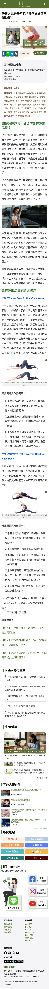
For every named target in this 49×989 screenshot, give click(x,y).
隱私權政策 (8, 924)
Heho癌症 (28, 930)
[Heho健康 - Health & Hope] (24, 4)
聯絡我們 (7, 932)
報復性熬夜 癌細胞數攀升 (20, 800)
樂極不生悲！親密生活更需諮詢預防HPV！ (27, 790)
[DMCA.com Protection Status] (7, 984)
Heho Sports (29, 932)
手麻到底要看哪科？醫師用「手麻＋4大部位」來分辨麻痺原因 (29, 811)
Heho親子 (28, 924)
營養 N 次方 (28, 938)
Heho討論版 (29, 935)
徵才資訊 (7, 930)
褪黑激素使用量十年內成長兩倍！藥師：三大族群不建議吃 (28, 821)
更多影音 (41, 778)
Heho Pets (28, 940)
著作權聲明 (8, 927)
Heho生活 (28, 927)
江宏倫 (29, 22)
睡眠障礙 (30, 149)
